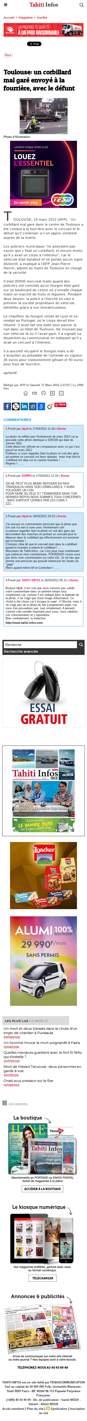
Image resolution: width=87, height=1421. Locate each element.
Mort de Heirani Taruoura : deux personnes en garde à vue (42, 1068)
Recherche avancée (21, 651)
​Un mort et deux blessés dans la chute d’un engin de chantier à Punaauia (40, 1030)
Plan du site (35, 1408)
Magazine (26, 17)
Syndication (59, 1408)
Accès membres (13, 1408)
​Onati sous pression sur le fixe (28, 1081)
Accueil (9, 17)
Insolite (42, 17)
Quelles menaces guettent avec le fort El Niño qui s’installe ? (43, 1054)
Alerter (61, 428)
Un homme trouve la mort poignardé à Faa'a (42, 1043)
